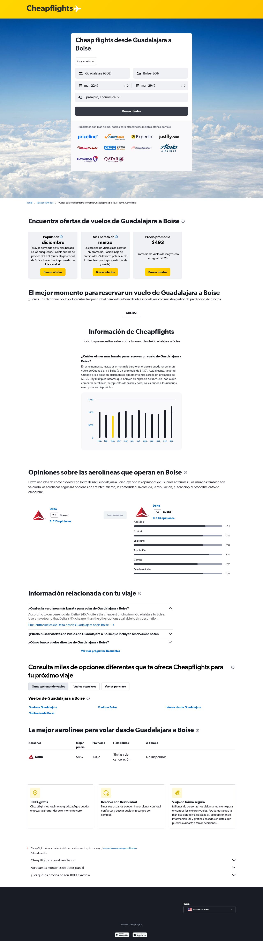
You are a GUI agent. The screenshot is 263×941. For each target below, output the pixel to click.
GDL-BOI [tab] (131, 312)
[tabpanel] (131, 406)
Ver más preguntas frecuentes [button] (100, 651)
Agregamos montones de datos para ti (57, 868)
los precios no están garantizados (120, 848)
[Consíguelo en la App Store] (140, 935)
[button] (100, 85)
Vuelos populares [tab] (85, 686)
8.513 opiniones (60, 521)
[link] (53, 272)
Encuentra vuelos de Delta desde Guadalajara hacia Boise (68, 625)
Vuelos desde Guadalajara (184, 707)
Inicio (29, 202)
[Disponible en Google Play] (122, 935)
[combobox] (86, 61)
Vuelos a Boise (107, 707)
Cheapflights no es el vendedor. (53, 860)
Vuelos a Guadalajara (43, 707)
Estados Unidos (45, 202)
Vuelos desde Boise (41, 713)
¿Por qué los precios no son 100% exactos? (60, 875)
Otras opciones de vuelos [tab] (48, 686)
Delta (53, 509)
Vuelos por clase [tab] (115, 686)
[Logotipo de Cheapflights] (50, 9)
